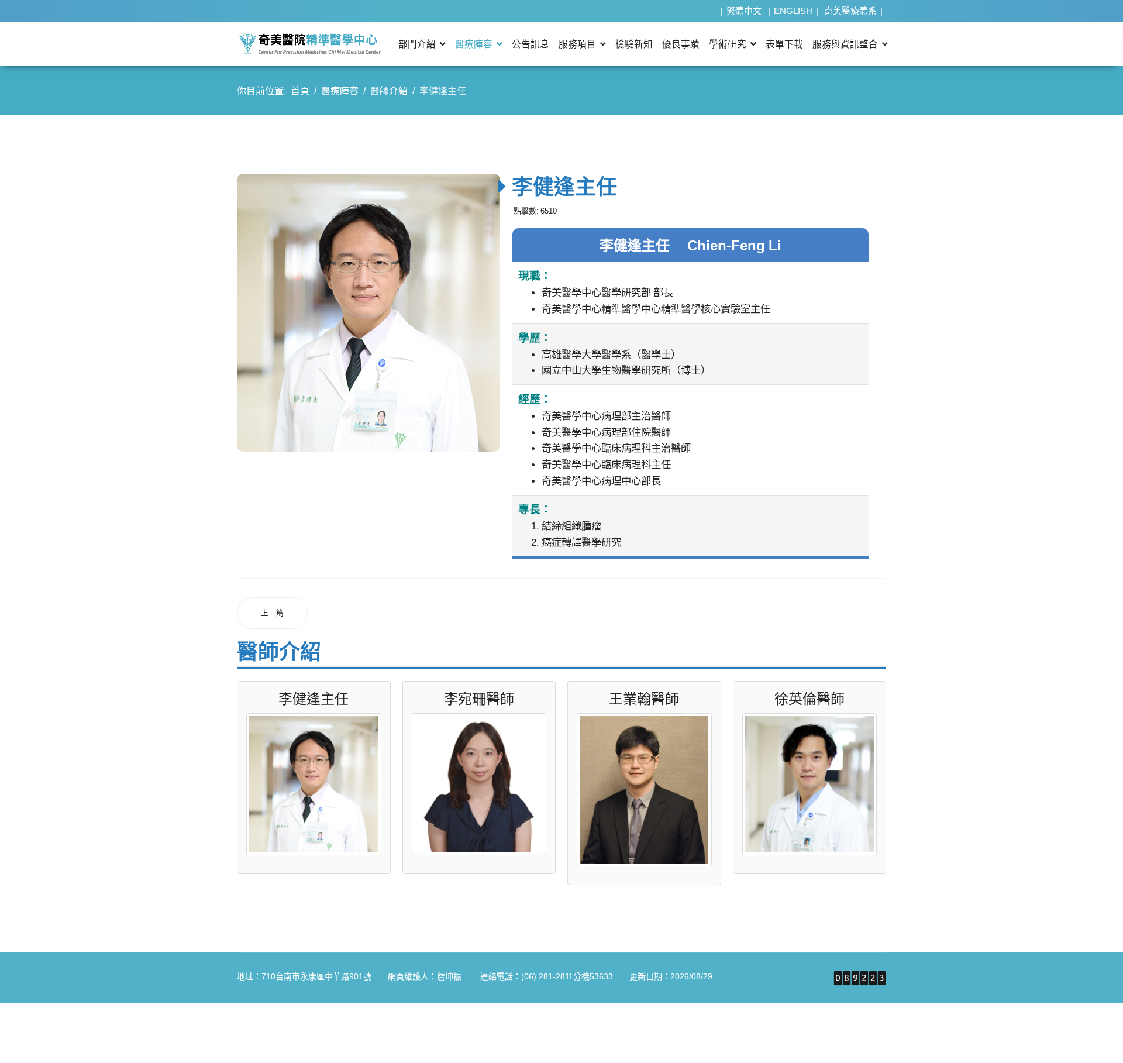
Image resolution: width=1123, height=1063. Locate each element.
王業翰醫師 (644, 699)
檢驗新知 (634, 44)
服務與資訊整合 (845, 44)
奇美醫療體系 (850, 10)
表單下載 (784, 44)
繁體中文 (744, 10)
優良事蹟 (681, 44)
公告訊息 (530, 44)
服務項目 (577, 44)
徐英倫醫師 (809, 699)
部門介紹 (417, 44)
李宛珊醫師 (479, 699)
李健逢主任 (313, 699)
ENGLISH (793, 10)
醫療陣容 (473, 44)
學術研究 (727, 44)
